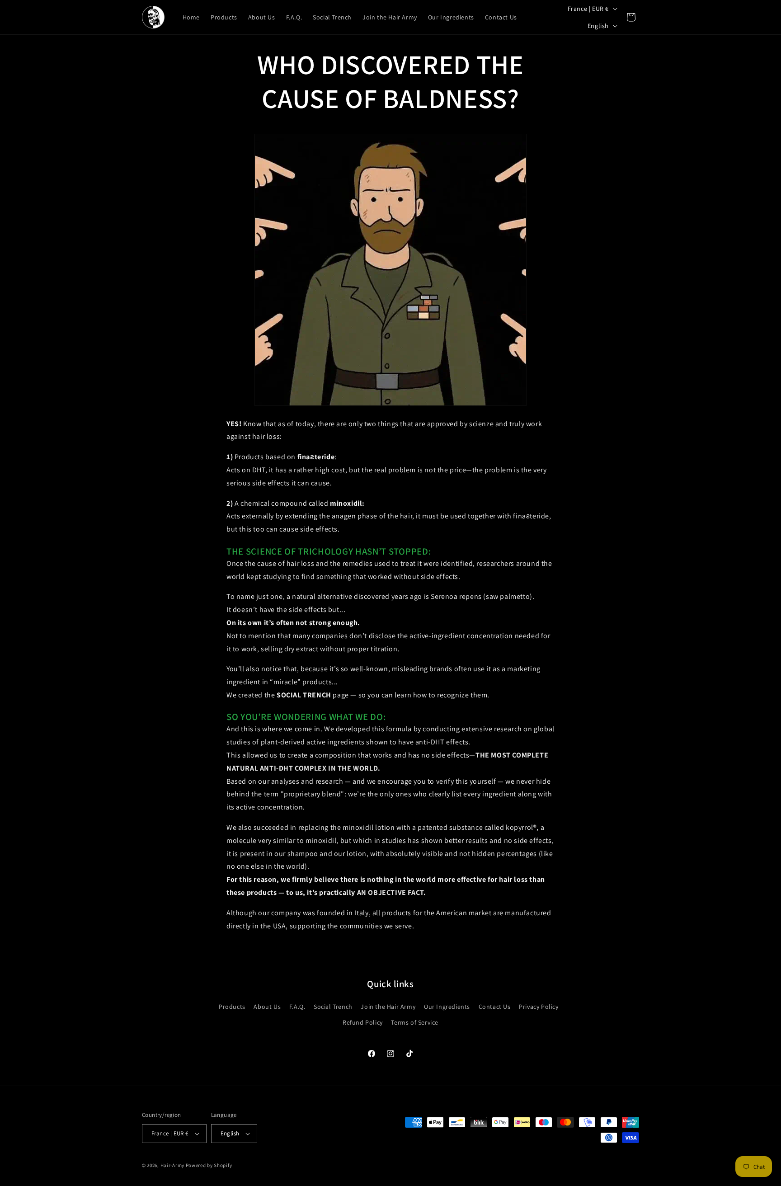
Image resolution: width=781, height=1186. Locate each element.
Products (232, 1006)
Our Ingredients (447, 1006)
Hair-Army (172, 1165)
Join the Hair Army (388, 1006)
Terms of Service (414, 1022)
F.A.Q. (297, 1006)
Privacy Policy (538, 1006)
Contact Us (495, 1006)
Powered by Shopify (209, 1165)
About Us (267, 1006)
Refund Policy (363, 1022)
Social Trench (333, 1006)
